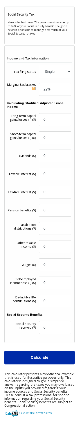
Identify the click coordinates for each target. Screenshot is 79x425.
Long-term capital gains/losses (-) (23, 118)
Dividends (27, 156)
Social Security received (26, 325)
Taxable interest (22, 174)
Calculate (39, 357)
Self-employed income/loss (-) (23, 281)
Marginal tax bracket (21, 84)
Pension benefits (22, 210)
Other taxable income (26, 245)
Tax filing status (25, 72)
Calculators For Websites (35, 413)
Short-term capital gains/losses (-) (23, 136)
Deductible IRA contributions (24, 299)
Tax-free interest (22, 192)
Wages (29, 265)
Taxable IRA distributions (25, 226)
